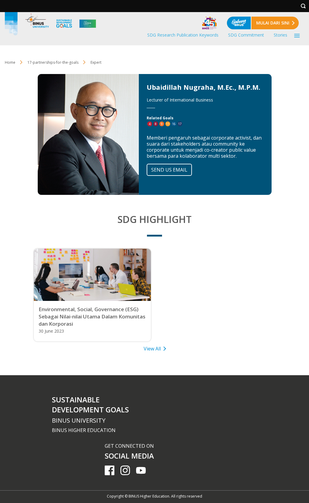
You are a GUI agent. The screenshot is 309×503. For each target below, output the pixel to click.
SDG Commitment (246, 35)
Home (10, 62)
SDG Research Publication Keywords (182, 35)
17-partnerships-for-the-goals (52, 62)
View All (152, 348)
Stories (280, 35)
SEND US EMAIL (169, 169)
